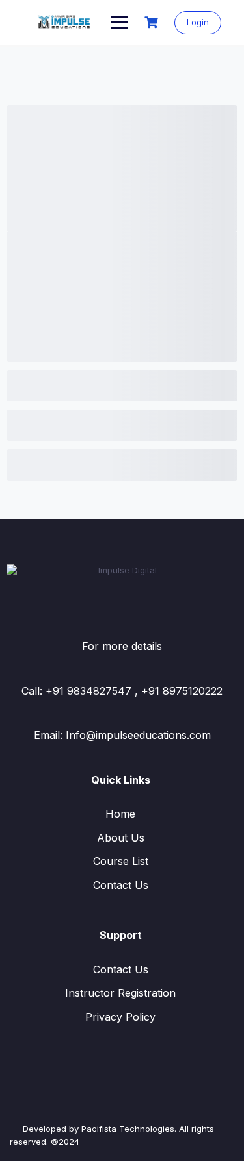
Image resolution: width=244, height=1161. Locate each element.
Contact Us (120, 885)
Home (120, 813)
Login (198, 22)
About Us (120, 837)
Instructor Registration (120, 992)
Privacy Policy (120, 1016)
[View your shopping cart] (152, 22)
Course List (120, 861)
